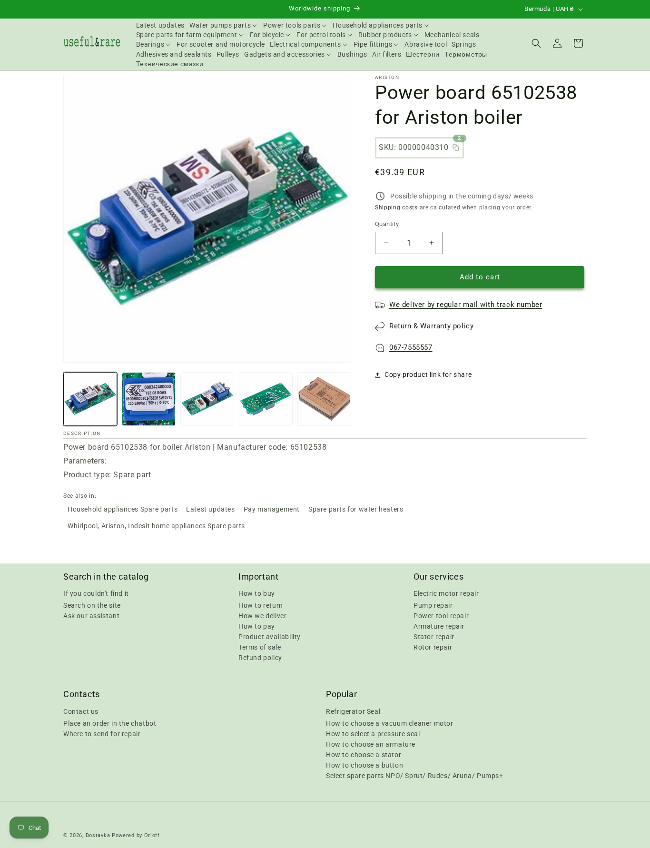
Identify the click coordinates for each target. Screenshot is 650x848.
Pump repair (433, 605)
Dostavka (98, 835)
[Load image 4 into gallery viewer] (266, 399)
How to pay (256, 626)
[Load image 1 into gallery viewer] (90, 399)
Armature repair (439, 626)
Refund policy (260, 657)
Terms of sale (259, 647)
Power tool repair (441, 616)
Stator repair (434, 637)
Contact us (80, 711)
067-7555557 (411, 347)
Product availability (269, 637)
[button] (224, 25)
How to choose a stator (363, 754)
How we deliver (262, 616)
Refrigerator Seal (353, 711)
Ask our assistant (91, 616)
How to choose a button (364, 765)
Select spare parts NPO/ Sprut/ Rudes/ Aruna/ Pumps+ (414, 775)
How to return (260, 605)
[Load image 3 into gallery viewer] (207, 399)
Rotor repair (433, 647)
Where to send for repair (101, 733)
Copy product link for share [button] (428, 374)
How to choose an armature (370, 744)
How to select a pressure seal (373, 733)
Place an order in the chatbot (109, 723)
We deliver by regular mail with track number (465, 304)
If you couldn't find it (96, 593)
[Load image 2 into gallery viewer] (149, 399)
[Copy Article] (456, 147)
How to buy (256, 593)
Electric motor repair (446, 593)
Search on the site (92, 605)
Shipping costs (396, 207)
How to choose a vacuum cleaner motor (389, 723)
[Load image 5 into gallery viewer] (324, 399)
